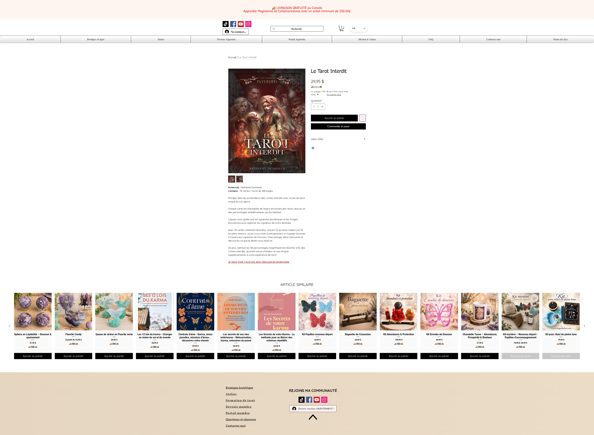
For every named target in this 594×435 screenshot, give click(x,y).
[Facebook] (233, 24)
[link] (341, 28)
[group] (297, 326)
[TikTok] (226, 24)
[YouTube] (241, 24)
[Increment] (322, 107)
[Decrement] (313, 107)
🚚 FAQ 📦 (316, 86)
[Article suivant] (584, 326)
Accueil (232, 57)
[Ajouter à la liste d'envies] (362, 118)
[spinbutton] (318, 107)
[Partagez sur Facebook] (313, 148)
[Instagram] (248, 24)
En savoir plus (334, 94)
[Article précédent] (9, 326)
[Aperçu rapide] (33, 311)
